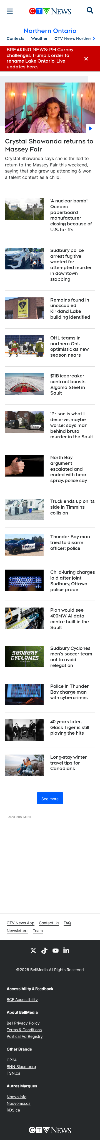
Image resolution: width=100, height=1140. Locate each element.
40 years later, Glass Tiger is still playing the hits (69, 727)
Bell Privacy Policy (23, 1023)
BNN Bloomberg (21, 1066)
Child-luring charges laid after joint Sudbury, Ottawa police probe (72, 581)
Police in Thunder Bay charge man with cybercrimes (69, 692)
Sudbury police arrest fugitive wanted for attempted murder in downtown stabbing (71, 265)
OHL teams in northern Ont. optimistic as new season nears (69, 346)
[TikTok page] (44, 950)
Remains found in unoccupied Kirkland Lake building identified (70, 308)
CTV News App (20, 922)
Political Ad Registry (25, 1036)
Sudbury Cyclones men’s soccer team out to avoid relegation (71, 657)
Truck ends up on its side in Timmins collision (72, 507)
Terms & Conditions (24, 1029)
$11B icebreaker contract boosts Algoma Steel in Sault (68, 384)
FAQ (67, 922)
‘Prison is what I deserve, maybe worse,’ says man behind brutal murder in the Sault (71, 425)
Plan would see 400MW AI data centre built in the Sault (69, 619)
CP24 (12, 1059)
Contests (15, 38)
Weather (39, 38)
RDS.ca (13, 1110)
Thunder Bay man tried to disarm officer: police (70, 542)
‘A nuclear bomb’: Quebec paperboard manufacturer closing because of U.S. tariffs (71, 215)
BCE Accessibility (22, 999)
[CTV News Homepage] (50, 11)
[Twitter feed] (33, 950)
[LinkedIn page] (66, 950)
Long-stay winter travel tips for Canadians (68, 763)
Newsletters (17, 930)
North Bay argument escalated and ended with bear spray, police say (68, 469)
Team (38, 930)
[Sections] (10, 11)
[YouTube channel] (55, 950)
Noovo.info (16, 1096)
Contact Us (49, 922)
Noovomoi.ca (19, 1103)
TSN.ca (13, 1073)
